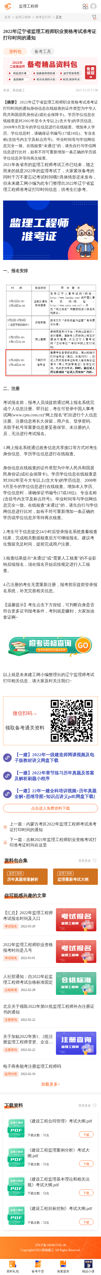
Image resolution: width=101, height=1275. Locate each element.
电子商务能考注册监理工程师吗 (32, 1066)
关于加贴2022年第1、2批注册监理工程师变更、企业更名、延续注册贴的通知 (28, 1039)
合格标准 (11, 990)
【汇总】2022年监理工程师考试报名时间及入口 (28, 916)
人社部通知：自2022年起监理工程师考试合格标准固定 (28, 979)
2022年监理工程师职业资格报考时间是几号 (28, 947)
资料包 (15, 51)
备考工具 (42, 51)
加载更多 (50, 1084)
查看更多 (85, 861)
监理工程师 (23, 17)
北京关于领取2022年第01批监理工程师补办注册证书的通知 (48, 1009)
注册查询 (11, 1020)
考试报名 (11, 926)
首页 (7, 17)
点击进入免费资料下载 (50, 808)
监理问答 (11, 1074)
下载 (86, 1135)
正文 (59, 17)
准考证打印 (43, 17)
